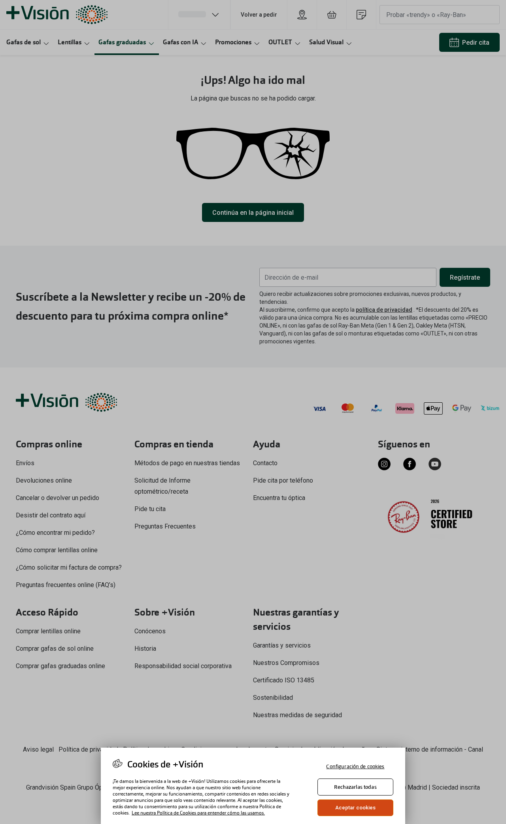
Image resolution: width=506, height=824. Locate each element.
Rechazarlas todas (355, 787)
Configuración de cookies (355, 766)
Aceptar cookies (355, 808)
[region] (253, 786)
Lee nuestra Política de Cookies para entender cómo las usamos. (198, 813)
